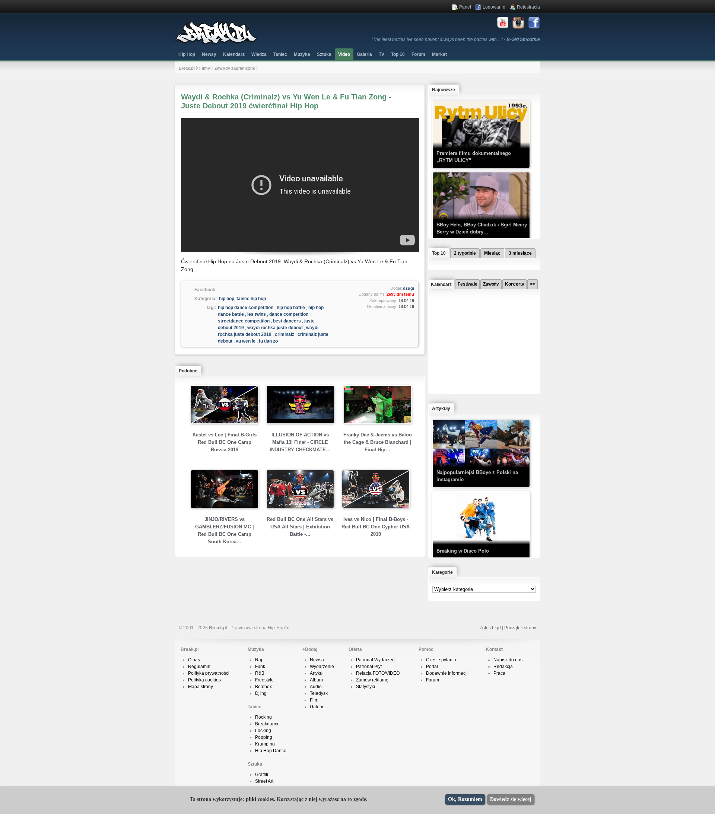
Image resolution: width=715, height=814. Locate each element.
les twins (256, 314)
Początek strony (520, 627)
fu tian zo (268, 341)
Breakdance (267, 723)
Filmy (204, 68)
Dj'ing (261, 693)
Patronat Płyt (369, 666)
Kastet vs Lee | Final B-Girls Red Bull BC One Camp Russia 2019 (225, 442)
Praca (499, 673)
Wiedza (259, 54)
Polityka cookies (204, 680)
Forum (432, 680)
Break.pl (187, 68)
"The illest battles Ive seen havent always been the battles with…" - (455, 39)
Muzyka (302, 54)
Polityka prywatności (208, 673)
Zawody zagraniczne (234, 68)
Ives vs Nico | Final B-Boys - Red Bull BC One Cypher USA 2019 (375, 526)
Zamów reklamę (372, 680)
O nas (194, 659)
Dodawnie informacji (447, 673)
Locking (263, 730)
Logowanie (494, 7)
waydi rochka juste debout (275, 327)
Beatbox (263, 686)
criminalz (284, 334)
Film (314, 700)
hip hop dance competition (245, 307)
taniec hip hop (251, 298)
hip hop (226, 298)
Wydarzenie (322, 666)
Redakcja (503, 666)
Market (439, 54)
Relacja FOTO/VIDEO (378, 673)
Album (316, 680)
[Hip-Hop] (216, 43)
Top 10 (398, 54)
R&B (259, 673)
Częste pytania (441, 659)
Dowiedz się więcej (510, 799)
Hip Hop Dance (270, 750)
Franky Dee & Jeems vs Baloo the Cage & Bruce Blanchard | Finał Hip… (377, 442)
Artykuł (317, 673)
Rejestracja (528, 7)
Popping (263, 737)
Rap (259, 659)
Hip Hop (186, 54)
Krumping (265, 744)
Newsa (317, 659)
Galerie (317, 706)
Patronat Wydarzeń (375, 659)
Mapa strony (200, 686)
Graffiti (261, 774)
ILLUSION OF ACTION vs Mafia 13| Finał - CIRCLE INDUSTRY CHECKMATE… (300, 442)
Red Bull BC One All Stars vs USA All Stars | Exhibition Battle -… (300, 526)
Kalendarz (234, 54)
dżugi (408, 288)
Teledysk (319, 693)
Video (344, 54)
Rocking (263, 717)
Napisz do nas (507, 659)
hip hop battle (291, 307)
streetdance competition (244, 321)
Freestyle (264, 680)
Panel (465, 7)
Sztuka (324, 54)
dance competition (288, 314)
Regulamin (199, 666)
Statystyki (365, 686)
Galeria (364, 54)
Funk (260, 666)
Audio (316, 686)
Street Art (264, 781)
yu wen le (245, 341)
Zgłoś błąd (490, 627)
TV (381, 54)
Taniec (280, 54)
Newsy (209, 54)
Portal (432, 666)
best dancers (287, 321)
